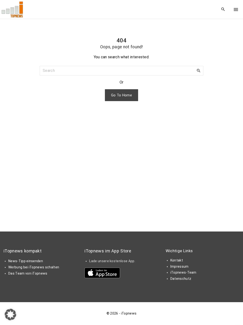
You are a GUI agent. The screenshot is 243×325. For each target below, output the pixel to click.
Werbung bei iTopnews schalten (33, 267)
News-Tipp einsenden (25, 261)
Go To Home (121, 95)
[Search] (198, 70)
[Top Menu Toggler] (236, 9)
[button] (10, 314)
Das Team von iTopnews (27, 273)
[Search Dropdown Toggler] (223, 9)
